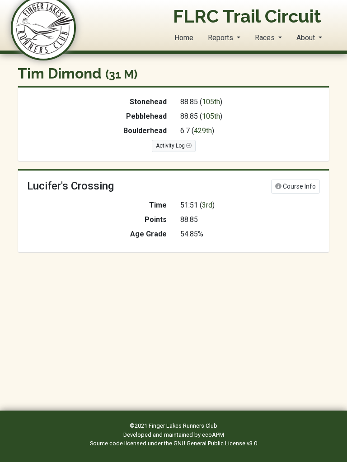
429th (203, 130)
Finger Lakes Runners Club (183, 425)
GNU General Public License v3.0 (215, 443)
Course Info (298, 186)
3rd (207, 205)
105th (211, 101)
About (306, 37)
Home (183, 37)
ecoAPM (213, 434)
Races (266, 37)
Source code (107, 443)
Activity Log (171, 146)
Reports (221, 37)
